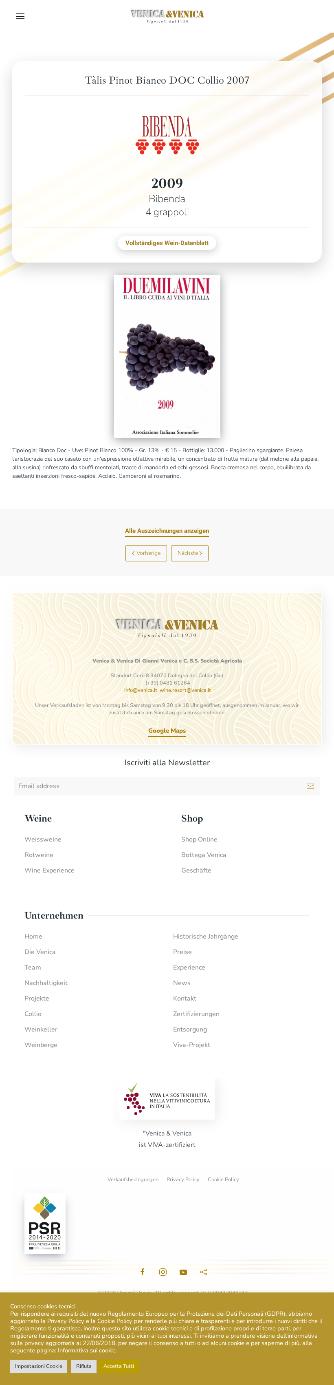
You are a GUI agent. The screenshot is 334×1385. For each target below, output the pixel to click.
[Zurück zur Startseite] (167, 16)
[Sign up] (310, 786)
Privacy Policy (183, 1179)
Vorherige (148, 553)
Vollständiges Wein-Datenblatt (167, 243)
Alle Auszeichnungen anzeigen (167, 530)
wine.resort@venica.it (185, 690)
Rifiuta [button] (84, 1366)
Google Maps (167, 731)
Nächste (188, 553)
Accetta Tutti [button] (118, 1366)
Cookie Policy (223, 1179)
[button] (20, 16)
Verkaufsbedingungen (133, 1179)
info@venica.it (140, 690)
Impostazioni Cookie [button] (38, 1366)
